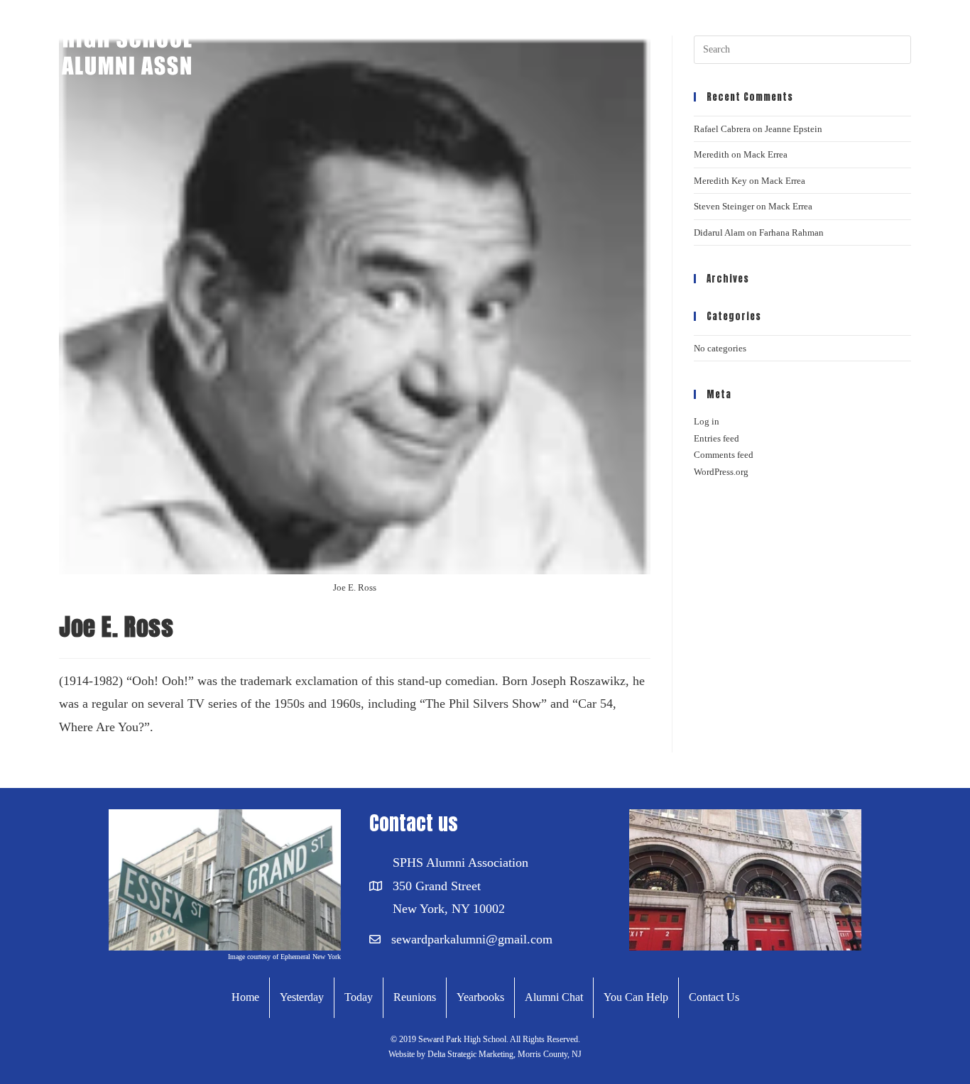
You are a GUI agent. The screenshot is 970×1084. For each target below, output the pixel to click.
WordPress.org (721, 471)
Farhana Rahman (791, 232)
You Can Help (636, 997)
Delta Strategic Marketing (469, 1054)
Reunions (414, 997)
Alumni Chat (554, 997)
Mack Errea (765, 154)
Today (358, 997)
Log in (706, 421)
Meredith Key (720, 180)
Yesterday (302, 997)
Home (245, 997)
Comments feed (723, 454)
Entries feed (716, 438)
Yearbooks (480, 997)
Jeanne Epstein (793, 129)
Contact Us (714, 997)
